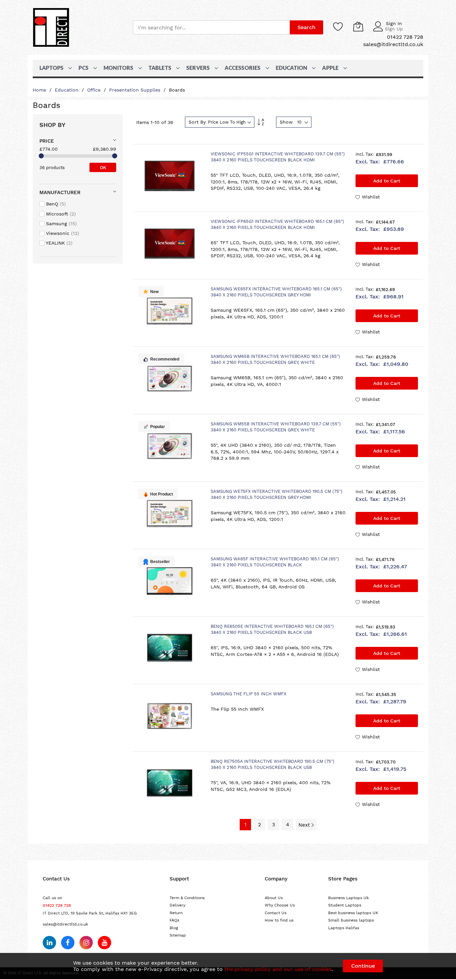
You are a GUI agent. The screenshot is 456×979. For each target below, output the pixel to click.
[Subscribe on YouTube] (104, 942)
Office (94, 90)
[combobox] (211, 27)
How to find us (279, 920)
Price (46, 141)
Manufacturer (59, 192)
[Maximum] (114, 155)
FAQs (174, 920)
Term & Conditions (187, 897)
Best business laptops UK (353, 913)
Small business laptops (351, 920)
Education (67, 90)
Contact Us (275, 913)
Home (40, 90)
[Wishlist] (338, 26)
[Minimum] (41, 155)
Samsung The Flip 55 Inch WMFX (248, 693)
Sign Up (394, 28)
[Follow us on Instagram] (86, 942)
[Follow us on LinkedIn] (49, 942)
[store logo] (51, 27)
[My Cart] (358, 26)
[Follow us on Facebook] (67, 942)
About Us (274, 897)
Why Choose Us (280, 905)
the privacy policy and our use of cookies (277, 969)
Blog (174, 928)
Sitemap (178, 935)
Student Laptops (344, 905)
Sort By (197, 122)
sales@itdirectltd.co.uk (65, 924)
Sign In (394, 23)
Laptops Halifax (343, 928)
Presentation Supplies (135, 90)
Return (176, 913)
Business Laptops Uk (348, 897)
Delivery (177, 905)
